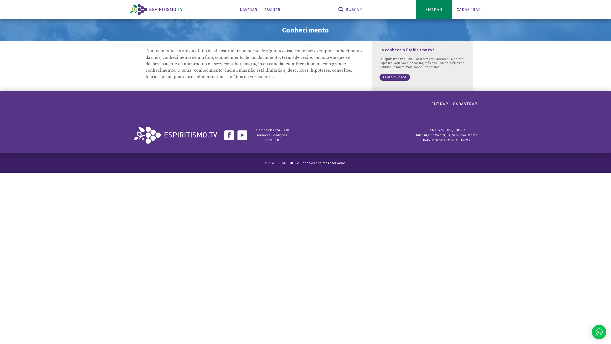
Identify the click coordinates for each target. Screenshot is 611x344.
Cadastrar (469, 9)
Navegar (248, 9)
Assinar (272, 9)
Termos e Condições (272, 135)
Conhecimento (305, 29)
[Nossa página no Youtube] (242, 135)
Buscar (353, 9)
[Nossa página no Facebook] (229, 135)
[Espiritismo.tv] (156, 9)
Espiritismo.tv (288, 163)
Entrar (433, 9)
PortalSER (271, 140)
